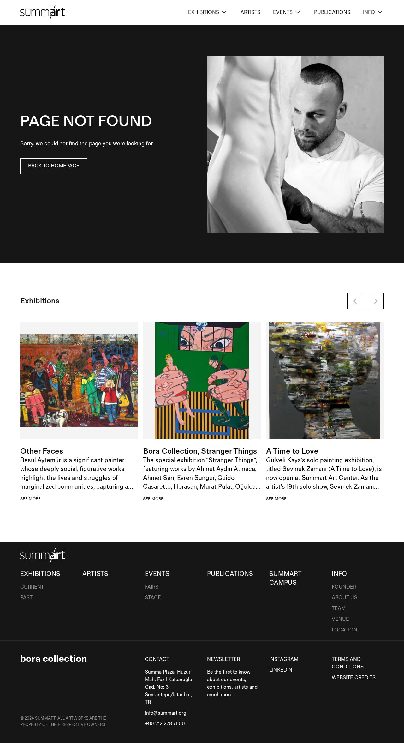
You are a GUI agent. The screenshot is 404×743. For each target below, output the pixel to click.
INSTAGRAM (283, 659)
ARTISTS (250, 12)
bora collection (53, 659)
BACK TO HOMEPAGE (54, 166)
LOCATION (344, 630)
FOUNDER (344, 587)
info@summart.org (165, 713)
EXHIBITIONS (203, 12)
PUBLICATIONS (332, 12)
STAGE (153, 598)
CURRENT (32, 587)
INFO (369, 12)
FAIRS (151, 587)
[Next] (376, 301)
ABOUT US (344, 598)
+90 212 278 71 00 (165, 724)
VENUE (340, 619)
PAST (26, 598)
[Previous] (355, 301)
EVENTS (283, 12)
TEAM (339, 609)
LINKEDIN (280, 670)
